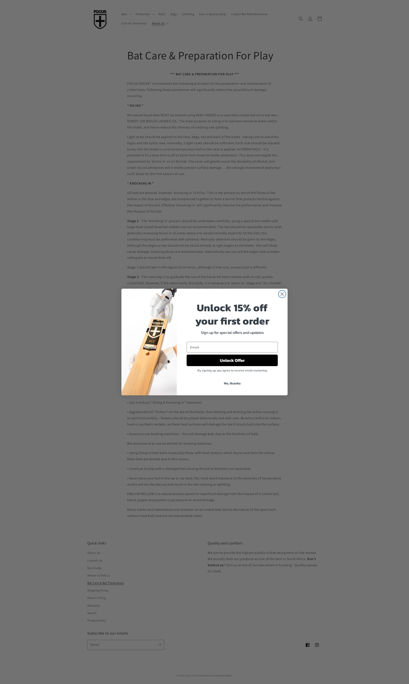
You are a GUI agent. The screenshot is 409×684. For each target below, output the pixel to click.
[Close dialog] (282, 294)
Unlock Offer (232, 360)
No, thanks (232, 383)
